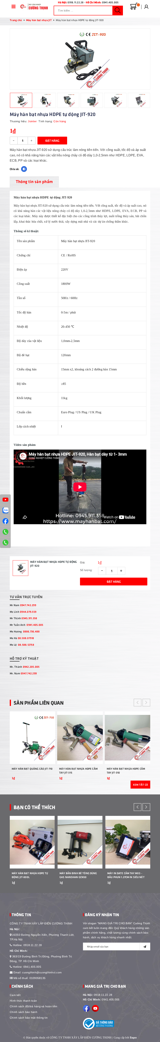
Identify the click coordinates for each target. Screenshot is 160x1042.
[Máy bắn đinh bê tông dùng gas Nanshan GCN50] (80, 842)
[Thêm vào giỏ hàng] (50, 783)
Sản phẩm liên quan (39, 702)
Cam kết (15, 995)
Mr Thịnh (23, 618)
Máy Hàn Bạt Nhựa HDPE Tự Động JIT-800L (30, 875)
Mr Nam (23, 605)
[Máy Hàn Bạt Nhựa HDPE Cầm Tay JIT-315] (80, 737)
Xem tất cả (140, 784)
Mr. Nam (23, 673)
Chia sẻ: (14, 169)
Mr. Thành (25, 666)
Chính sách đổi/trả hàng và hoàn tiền (33, 1006)
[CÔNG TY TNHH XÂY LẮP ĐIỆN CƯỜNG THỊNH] (33, 6)
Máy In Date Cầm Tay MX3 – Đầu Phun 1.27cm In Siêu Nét (126, 875)
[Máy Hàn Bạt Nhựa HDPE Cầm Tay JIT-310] (127, 737)
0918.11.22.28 (76, 2)
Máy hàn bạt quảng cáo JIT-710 (32, 768)
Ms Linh (23, 611)
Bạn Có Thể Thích (34, 807)
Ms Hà (22, 638)
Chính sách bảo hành (23, 1012)
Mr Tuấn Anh (26, 624)
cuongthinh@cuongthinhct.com (42, 972)
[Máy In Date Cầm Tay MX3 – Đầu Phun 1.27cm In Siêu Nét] (127, 842)
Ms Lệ (22, 644)
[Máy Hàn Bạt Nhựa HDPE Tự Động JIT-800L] (32, 842)
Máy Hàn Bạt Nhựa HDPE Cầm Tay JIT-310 (126, 770)
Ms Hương (25, 631)
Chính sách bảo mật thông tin (29, 1017)
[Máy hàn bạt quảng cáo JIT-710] (32, 737)
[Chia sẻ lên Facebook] (24, 169)
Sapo (133, 1037)
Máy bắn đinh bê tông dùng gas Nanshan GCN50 (78, 875)
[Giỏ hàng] (134, 6)
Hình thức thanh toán (23, 1000)
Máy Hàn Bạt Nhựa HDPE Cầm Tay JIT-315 (78, 770)
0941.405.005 (110, 2)
